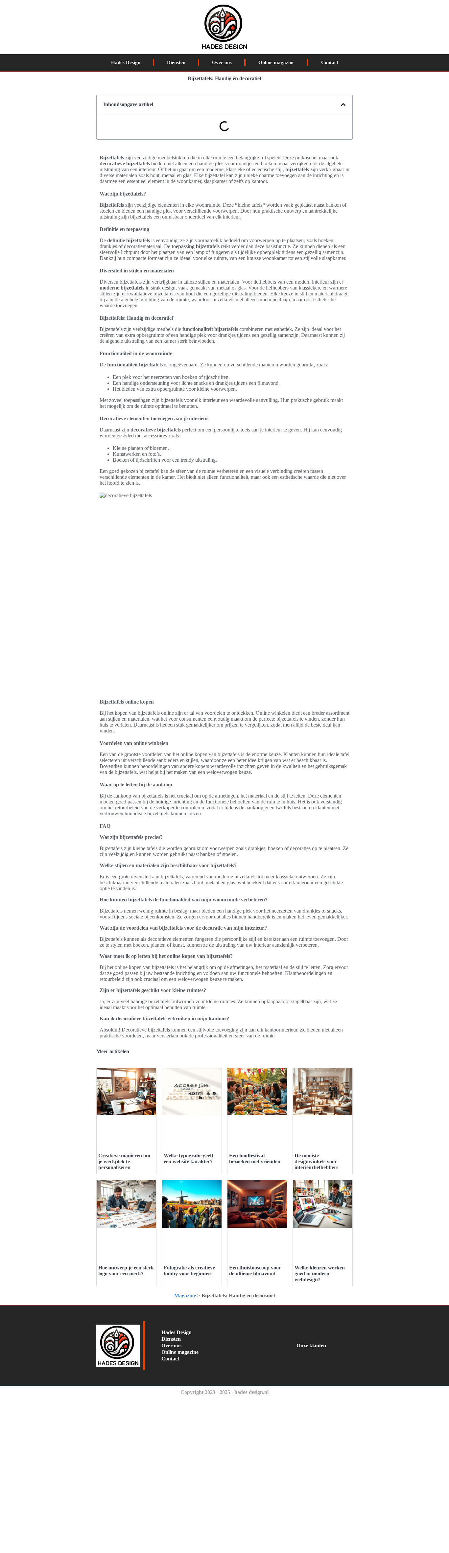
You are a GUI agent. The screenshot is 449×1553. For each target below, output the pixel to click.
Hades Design (125, 62)
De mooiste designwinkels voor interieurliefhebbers (316, 1161)
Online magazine (276, 62)
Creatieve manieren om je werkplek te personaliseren (124, 1161)
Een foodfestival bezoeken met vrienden (254, 1158)
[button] (343, 104)
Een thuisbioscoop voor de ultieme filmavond (255, 1270)
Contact (329, 62)
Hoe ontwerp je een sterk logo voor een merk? (126, 1270)
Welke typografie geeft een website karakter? (188, 1158)
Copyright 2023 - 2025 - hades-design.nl (224, 1392)
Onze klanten (311, 1345)
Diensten (176, 62)
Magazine (185, 1295)
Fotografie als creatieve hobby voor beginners (189, 1270)
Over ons (222, 62)
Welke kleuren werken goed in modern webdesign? (320, 1273)
